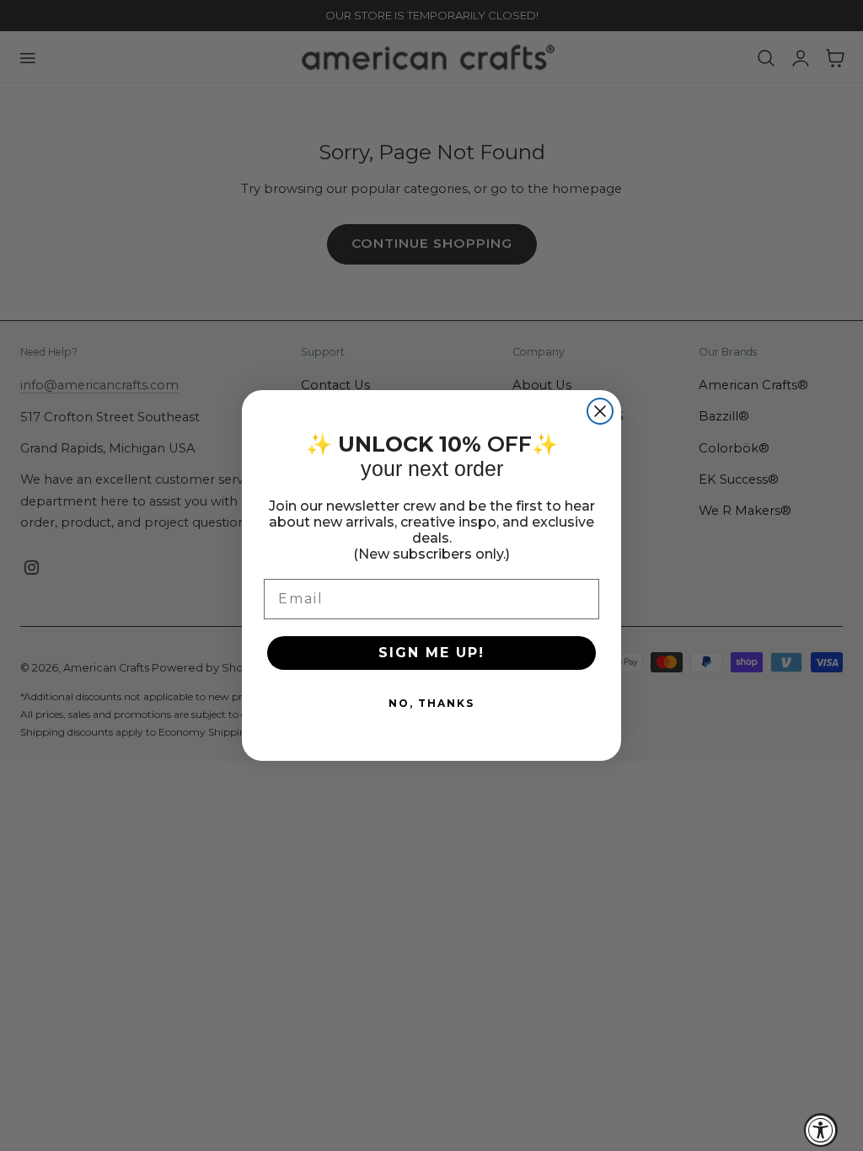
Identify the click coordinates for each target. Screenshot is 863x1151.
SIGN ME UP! (431, 653)
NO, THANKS (431, 703)
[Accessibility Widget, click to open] (821, 1130)
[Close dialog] (600, 411)
